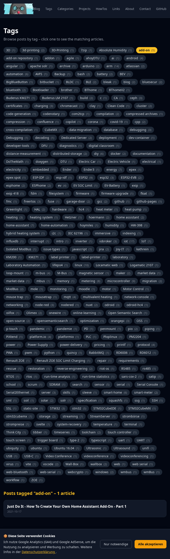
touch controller (122, 432)
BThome (93, 90)
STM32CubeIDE (107, 408)
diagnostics (71, 146)
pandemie (67, 329)
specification (90, 400)
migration (152, 281)
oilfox (12, 313)
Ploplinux (112, 337)
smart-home (115, 392)
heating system (44, 217)
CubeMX (53, 130)
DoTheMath (17, 161)
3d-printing (33, 50)
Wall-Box (74, 464)
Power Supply (40, 345)
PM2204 (137, 337)
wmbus (129, 472)
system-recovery (71, 424)
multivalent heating (100, 297)
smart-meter (146, 392)
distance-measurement (26, 153)
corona (95, 122)
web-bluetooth (19, 472)
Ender (70, 169)
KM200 (13, 257)
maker (123, 273)
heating (14, 217)
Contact (145, 9)
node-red (44, 305)
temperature (105, 424)
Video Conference (61, 456)
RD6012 (148, 352)
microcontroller (121, 281)
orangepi (120, 321)
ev (62, 185)
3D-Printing (63, 50)
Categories (65, 9)
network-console (139, 297)
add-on (147, 50)
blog (129, 82)
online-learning (87, 313)
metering (90, 281)
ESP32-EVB (131, 177)
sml (11, 400)
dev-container (142, 138)
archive (67, 66)
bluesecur (152, 82)
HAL (39, 209)
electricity (16, 169)
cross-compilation (22, 130)
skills (69, 392)
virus (12, 464)
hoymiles (89, 225)
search (79, 384)
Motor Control (136, 289)
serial (123, 384)
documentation (146, 153)
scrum (35, 384)
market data (148, 273)
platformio (68, 337)
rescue (13, 368)
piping (152, 329)
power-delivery (73, 345)
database (113, 130)
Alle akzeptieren (150, 544)
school (13, 384)
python (52, 352)
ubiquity (15, 448)
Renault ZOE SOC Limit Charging (63, 360)
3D (10, 50)
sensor (102, 384)
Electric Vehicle (121, 161)
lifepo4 (60, 265)
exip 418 (15, 193)
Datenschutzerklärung (39, 552)
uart (124, 440)
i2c (56, 233)
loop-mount (17, 273)
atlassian (135, 66)
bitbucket (49, 82)
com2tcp (80, 114)
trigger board (50, 440)
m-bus (43, 273)
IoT (146, 241)
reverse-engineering (75, 368)
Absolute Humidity (115, 50)
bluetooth (16, 90)
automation (17, 74)
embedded (44, 169)
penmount (110, 329)
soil (29, 400)
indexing (132, 233)
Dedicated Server (76, 138)
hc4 (84, 209)
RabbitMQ (99, 352)
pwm (31, 352)
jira (104, 249)
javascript (82, 249)
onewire (57, 313)
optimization (92, 321)
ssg (140, 400)
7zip (86, 50)
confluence (48, 122)
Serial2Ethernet (20, 392)
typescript (101, 440)
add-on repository (22, 58)
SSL (11, 408)
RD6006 (124, 352)
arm (112, 66)
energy (114, 169)
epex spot (16, 177)
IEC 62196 (78, 233)
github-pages (149, 201)
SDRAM (57, 384)
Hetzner (73, 217)
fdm (36, 193)
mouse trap (17, 297)
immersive (105, 233)
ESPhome (41, 185)
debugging (140, 130)
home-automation (57, 225)
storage (47, 416)
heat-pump (136, 209)
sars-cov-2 (132, 376)
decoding (44, 138)
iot (129, 241)
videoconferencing (137, 456)
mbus (43, 281)
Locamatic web (109, 265)
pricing (102, 345)
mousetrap (46, 297)
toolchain (91, 432)
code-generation (21, 114)
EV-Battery (114, 185)
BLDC (72, 82)
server (48, 392)
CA (118, 98)
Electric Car (90, 161)
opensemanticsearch (55, 321)
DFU (46, 146)
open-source (18, 321)
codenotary (54, 114)
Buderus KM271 (20, 98)
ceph (136, 98)
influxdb (14, 241)
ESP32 (86, 177)
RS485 (128, 368)
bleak (109, 82)
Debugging (17, 138)
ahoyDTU (95, 58)
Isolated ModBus (21, 249)
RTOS (12, 376)
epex (135, 169)
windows (104, 472)
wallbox (99, 464)
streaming (73, 416)
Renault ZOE (18, 360)
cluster (144, 106)
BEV (125, 74)
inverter (83, 241)
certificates (16, 106)
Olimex (34, 313)
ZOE (36, 480)
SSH (157, 400)
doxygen (44, 161)
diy (99, 153)
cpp (140, 122)
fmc (11, 201)
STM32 (57, 408)
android (134, 58)
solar (47, 400)
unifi (148, 448)
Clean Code (118, 106)
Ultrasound (124, 448)
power (13, 345)
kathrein (145, 249)
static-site (33, 408)
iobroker (108, 241)
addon (52, 58)
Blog (36, 9)
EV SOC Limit (85, 185)
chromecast (71, 106)
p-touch (14, 329)
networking (17, 305)
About (129, 9)
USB (11, 456)
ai (115, 58)
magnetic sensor (94, 273)
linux (82, 265)
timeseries (64, 432)
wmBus (152, 472)
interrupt (40, 241)
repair (104, 360)
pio (133, 329)
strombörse (133, 416)
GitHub (161, 9)
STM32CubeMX (142, 408)
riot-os (107, 368)
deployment (110, 138)
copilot (73, 122)
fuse (53, 201)
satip (155, 376)
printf (124, 345)
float (146, 193)
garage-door (78, 201)
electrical (151, 161)
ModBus (14, 289)
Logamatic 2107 (144, 265)
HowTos (101, 9)
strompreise (17, 424)
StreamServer (102, 416)
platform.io (40, 337)
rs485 (149, 368)
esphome (15, 185)
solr (65, 400)
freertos (32, 201)
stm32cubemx (19, 416)
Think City (16, 432)
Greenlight (16, 209)
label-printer (94, 257)
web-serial (50, 472)
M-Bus (64, 273)
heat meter (107, 209)
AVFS (41, 74)
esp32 (107, 177)
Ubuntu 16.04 (66, 448)
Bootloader (43, 90)
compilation (108, 114)
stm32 (79, 408)
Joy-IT (122, 249)
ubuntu (39, 448)
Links (116, 9)
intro (62, 241)
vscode (50, 464)
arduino (91, 66)
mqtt (70, 297)
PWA (12, 352)
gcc (102, 201)
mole (37, 289)
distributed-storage (70, 153)
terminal (133, 424)
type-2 (77, 440)
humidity (114, 225)
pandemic (40, 329)
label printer (63, 257)
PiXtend (14, 337)
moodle (87, 289)
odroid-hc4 (137, 305)
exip (137, 185)
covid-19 (119, 122)
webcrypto (78, 472)
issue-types (54, 249)
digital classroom (104, 146)
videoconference (99, 456)
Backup (62, 74)
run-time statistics (98, 376)
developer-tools (20, 146)
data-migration (83, 130)
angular (14, 66)
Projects (85, 9)
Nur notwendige (116, 544)
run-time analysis (59, 376)
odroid (112, 305)
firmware (85, 193)
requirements (131, 360)
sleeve (89, 392)
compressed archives (144, 114)
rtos (31, 376)
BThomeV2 (119, 90)
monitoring (61, 289)
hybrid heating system (25, 233)
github (121, 201)
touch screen (18, 440)
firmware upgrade (117, 193)
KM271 (36, 257)
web (119, 464)
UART (143, 440)
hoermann (99, 217)
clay (95, 106)
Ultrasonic (96, 448)
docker (118, 153)
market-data (17, 281)
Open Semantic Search (127, 313)
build (86, 98)
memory (65, 281)
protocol (146, 345)
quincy (74, 352)
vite (31, 464)
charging (44, 106)
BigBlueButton (19, 82)
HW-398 (139, 225)
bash (83, 74)
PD (88, 329)
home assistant (130, 217)
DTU (66, 161)
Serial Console (150, 384)
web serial (142, 464)
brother (69, 90)
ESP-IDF (41, 177)
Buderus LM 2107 (57, 98)
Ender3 (91, 169)
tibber (40, 432)
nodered (70, 305)
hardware (62, 209)
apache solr (41, 66)
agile (73, 58)
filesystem (59, 193)
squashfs (118, 400)
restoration (39, 368)
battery (105, 74)
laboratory (123, 257)
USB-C (31, 456)
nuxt (92, 305)
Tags (48, 9)
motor (109, 289)
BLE (91, 82)
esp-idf (64, 177)
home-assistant (20, 225)
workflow (15, 480)
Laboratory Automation (25, 265)
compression (18, 122)
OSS (142, 321)
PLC (91, 337)
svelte (43, 424)
